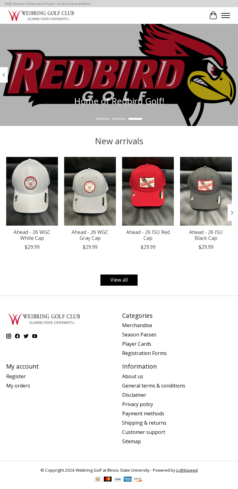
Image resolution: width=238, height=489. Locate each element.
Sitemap (131, 441)
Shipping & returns (144, 422)
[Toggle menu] (225, 15)
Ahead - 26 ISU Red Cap (148, 235)
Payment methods (143, 413)
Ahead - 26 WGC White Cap (32, 235)
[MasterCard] (108, 480)
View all (119, 279)
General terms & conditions (153, 385)
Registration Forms (144, 353)
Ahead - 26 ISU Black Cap (206, 235)
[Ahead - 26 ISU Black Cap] (206, 191)
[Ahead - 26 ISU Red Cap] (148, 191)
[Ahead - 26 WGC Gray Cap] (90, 191)
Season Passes (139, 334)
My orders (18, 385)
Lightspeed (187, 470)
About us (132, 376)
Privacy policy (137, 404)
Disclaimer (134, 395)
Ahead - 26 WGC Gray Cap (90, 235)
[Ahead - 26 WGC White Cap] (32, 191)
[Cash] (98, 480)
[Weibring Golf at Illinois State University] (41, 15)
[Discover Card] (138, 480)
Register (16, 376)
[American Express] (128, 480)
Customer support (143, 432)
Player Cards (136, 343)
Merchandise (137, 325)
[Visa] (118, 480)
